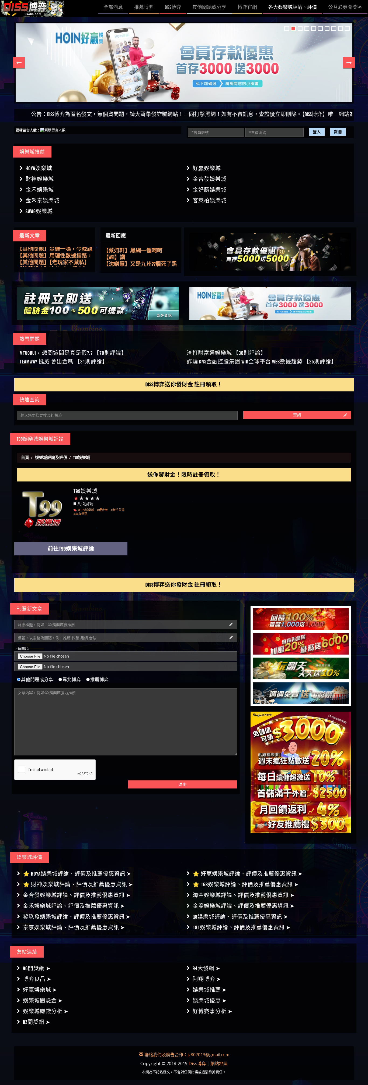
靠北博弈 (72, 679)
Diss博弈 (197, 1063)
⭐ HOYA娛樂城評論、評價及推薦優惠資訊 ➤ (77, 874)
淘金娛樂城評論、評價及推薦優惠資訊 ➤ (244, 895)
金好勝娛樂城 (210, 190)
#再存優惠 (80, 514)
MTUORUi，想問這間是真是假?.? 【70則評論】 (73, 353)
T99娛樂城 (86, 491)
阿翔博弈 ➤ (207, 979)
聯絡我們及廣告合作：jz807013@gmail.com (186, 1055)
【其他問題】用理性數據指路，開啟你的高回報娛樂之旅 (54, 250)
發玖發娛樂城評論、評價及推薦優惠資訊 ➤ (77, 917)
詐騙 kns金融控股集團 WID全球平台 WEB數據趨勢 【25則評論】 (262, 362)
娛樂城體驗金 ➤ (43, 1001)
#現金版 (102, 510)
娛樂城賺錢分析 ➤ (45, 1011)
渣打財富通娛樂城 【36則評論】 (226, 353)
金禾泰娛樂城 (43, 201)
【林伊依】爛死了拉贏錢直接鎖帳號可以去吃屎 (141, 264)
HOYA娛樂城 (39, 168)
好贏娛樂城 (207, 168)
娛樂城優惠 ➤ (210, 1001)
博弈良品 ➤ (37, 979)
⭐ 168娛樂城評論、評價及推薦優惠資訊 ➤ (246, 884)
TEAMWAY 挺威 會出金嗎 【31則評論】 (64, 362)
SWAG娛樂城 (39, 211)
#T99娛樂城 (86, 510)
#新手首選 (117, 510)
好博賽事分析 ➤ (212, 1011)
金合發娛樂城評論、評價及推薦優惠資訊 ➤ (77, 895)
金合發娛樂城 (210, 179)
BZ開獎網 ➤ (36, 1022)
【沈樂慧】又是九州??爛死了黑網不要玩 (140, 257)
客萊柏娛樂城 (210, 201)
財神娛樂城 (40, 179)
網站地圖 (219, 1063)
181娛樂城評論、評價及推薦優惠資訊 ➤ (242, 927)
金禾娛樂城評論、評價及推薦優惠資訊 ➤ (74, 906)
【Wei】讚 (114, 251)
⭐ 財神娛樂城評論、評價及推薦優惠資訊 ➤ (78, 884)
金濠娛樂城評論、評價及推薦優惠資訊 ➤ (244, 906)
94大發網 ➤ (206, 968)
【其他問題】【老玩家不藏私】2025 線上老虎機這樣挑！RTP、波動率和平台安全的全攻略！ (54, 257)
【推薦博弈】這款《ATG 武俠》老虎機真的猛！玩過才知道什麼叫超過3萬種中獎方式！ (54, 263)
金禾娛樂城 (40, 190)
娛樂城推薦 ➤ (210, 990)
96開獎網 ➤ (37, 968)
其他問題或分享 (37, 679)
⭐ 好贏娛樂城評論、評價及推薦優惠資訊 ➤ (248, 874)
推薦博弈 (99, 679)
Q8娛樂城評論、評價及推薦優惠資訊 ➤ (240, 917)
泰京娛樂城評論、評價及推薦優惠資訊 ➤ (74, 927)
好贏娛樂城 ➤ (40, 990)
